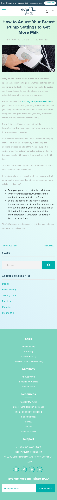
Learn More (50, 3)
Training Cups (9, 295)
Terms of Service (28, 431)
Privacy (28, 421)
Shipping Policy (28, 416)
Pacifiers (6, 301)
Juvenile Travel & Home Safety (28, 361)
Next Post (49, 245)
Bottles (5, 283)
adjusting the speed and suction (36, 101)
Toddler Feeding (28, 356)
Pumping (6, 307)
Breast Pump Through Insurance (28, 406)
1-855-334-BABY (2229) (30, 446)
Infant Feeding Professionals (28, 411)
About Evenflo (28, 376)
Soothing (28, 351)
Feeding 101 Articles (28, 381)
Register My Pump (28, 401)
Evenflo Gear (28, 386)
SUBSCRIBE (45, 488)
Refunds (28, 426)
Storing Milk (8, 312)
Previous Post (10, 245)
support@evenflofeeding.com (29, 451)
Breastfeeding (9, 289)
